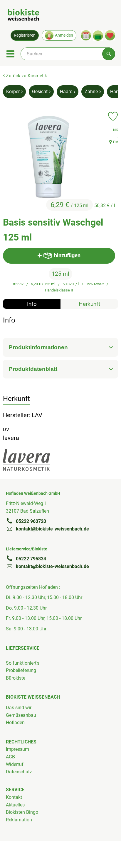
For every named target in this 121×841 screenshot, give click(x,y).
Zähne (91, 91)
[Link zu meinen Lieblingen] (110, 35)
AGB (10, 757)
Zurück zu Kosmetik (26, 76)
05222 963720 (31, 521)
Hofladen (15, 722)
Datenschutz (19, 772)
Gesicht (40, 91)
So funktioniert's (22, 663)
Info (32, 304)
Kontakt (14, 797)
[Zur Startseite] (23, 16)
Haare (66, 91)
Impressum (17, 749)
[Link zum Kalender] (86, 35)
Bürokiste (15, 678)
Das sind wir (18, 707)
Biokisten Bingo (22, 812)
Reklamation (19, 820)
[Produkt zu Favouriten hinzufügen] (113, 116)
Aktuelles (15, 805)
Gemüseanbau (21, 715)
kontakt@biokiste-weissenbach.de (52, 529)
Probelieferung (21, 670)
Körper (13, 91)
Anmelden (64, 35)
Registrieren (25, 35)
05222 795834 (31, 559)
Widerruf (14, 764)
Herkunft (89, 304)
